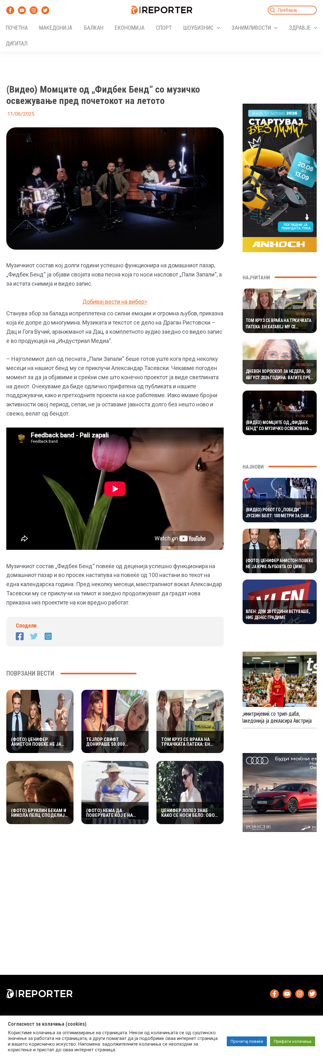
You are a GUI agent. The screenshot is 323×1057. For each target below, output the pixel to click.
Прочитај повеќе (247, 1041)
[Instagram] (34, 10)
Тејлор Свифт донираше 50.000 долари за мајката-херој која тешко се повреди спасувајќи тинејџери (110, 742)
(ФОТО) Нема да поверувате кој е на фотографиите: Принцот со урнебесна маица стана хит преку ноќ (113, 813)
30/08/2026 (304, 314)
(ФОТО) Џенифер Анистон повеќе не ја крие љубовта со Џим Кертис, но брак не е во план (37, 742)
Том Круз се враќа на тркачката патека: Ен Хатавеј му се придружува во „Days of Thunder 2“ (189, 742)
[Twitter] (45, 10)
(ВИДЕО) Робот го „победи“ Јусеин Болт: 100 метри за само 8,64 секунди (278, 513)
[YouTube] (22, 10)
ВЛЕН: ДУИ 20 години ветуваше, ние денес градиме (278, 614)
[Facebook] (10, 10)
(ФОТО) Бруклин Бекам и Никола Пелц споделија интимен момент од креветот (39, 813)
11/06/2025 (304, 416)
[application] (217, 28)
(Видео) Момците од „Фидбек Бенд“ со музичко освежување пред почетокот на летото (278, 426)
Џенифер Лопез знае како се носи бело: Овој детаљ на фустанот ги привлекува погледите (189, 813)
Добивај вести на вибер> (114, 301)
